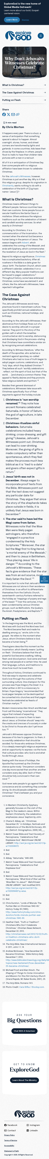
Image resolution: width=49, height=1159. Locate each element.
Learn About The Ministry (24, 1080)
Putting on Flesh (11, 100)
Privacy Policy (9, 1135)
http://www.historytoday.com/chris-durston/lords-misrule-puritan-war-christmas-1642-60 (23, 915)
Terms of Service (10, 1140)
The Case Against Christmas (18, 92)
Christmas (40, 256)
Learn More (11, 20)
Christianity (7, 185)
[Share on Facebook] (4, 114)
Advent (25, 242)
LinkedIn (34, 1130)
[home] (18, 35)
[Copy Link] (17, 114)
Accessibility (9, 1146)
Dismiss (25, 20)
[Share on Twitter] (8, 114)
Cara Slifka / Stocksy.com (31, 987)
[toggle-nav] (41, 36)
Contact (12, 1130)
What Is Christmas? (13, 85)
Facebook (12, 1125)
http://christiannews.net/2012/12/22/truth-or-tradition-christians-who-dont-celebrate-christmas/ (27, 937)
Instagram (35, 1125)
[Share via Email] (13, 114)
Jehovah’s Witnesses (20, 176)
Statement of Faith (11, 1151)
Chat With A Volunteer (24, 1031)
